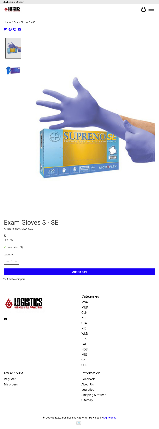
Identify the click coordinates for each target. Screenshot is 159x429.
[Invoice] (78, 423)
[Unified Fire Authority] (13, 9)
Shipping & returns (93, 395)
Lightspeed (109, 417)
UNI (83, 360)
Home (7, 22)
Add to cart (79, 272)
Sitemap (87, 400)
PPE (84, 339)
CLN (84, 313)
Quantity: (9, 254)
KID (83, 328)
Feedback (88, 379)
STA (84, 323)
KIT (83, 318)
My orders (11, 384)
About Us (87, 384)
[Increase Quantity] (15, 261)
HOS (84, 349)
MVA (84, 302)
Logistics (87, 389)
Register (10, 379)
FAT (83, 344)
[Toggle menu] (151, 9)
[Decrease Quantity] (7, 261)
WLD (84, 334)
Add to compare (16, 279)
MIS (84, 354)
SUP (84, 365)
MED (84, 307)
